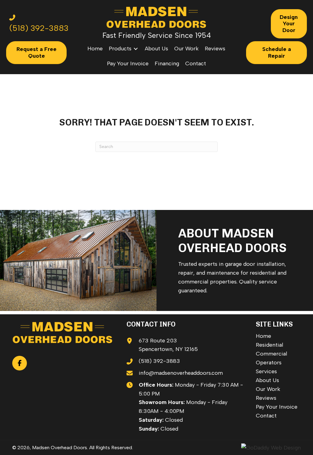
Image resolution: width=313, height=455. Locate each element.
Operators (269, 362)
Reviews (266, 398)
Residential (269, 344)
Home (263, 336)
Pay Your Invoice (276, 406)
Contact (266, 415)
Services (266, 371)
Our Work (268, 389)
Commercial (271, 353)
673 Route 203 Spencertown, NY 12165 (168, 345)
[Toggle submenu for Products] (135, 48)
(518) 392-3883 (159, 361)
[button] (19, 363)
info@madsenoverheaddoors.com (181, 373)
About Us (267, 380)
